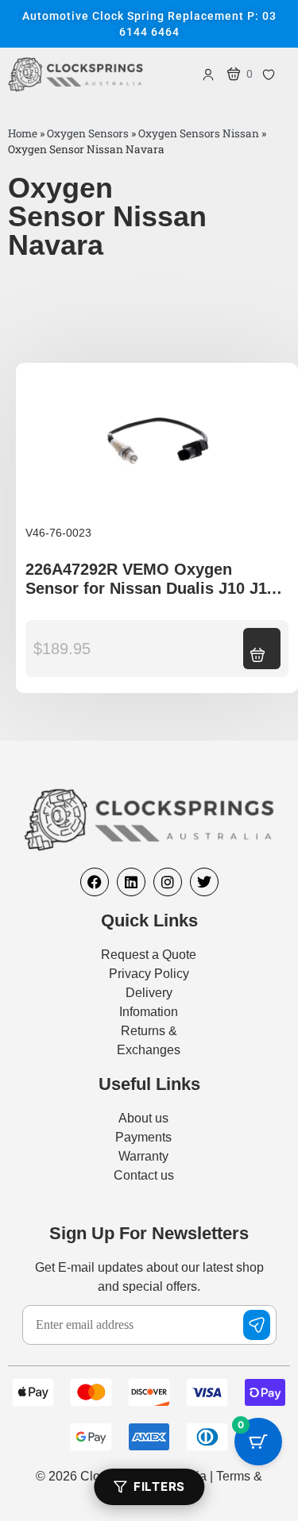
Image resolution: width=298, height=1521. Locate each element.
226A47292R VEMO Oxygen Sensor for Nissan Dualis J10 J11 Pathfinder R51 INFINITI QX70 (150, 588)
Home (22, 133)
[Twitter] (204, 882)
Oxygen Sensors (88, 133)
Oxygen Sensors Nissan (198, 133)
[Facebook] (94, 882)
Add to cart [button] (257, 647)
